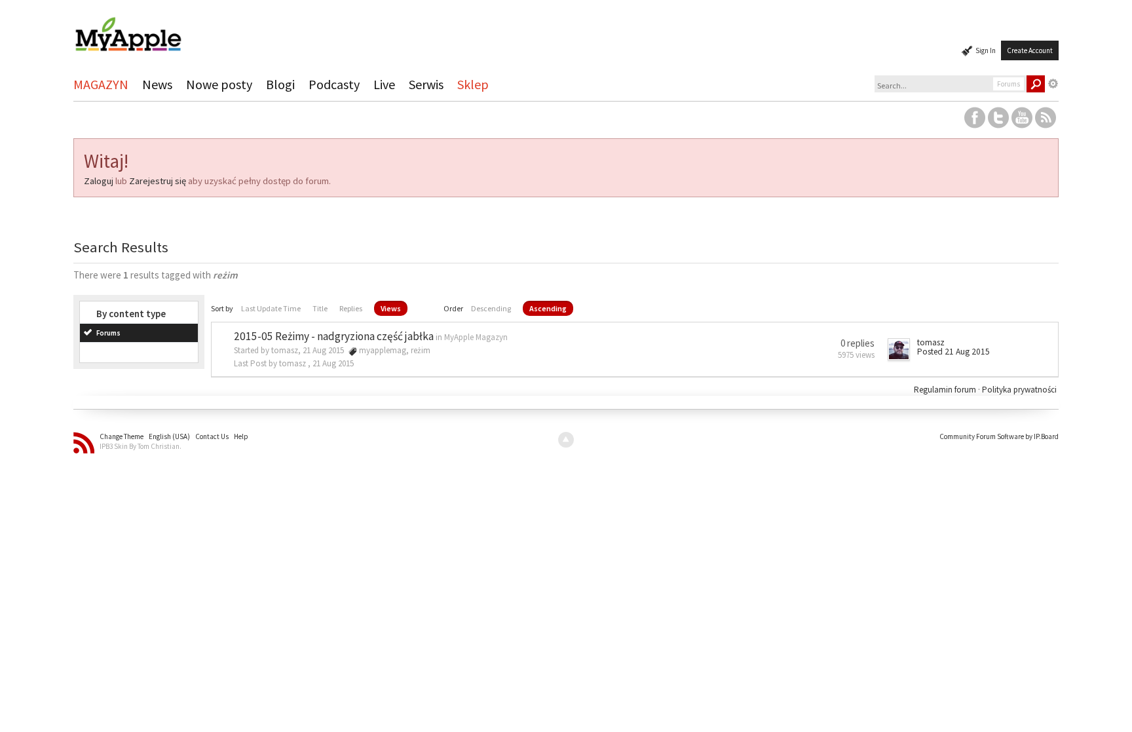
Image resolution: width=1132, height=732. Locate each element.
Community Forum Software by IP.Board (999, 436)
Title (320, 308)
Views (391, 308)
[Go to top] (566, 440)
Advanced (1053, 84)
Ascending (548, 308)
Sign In (985, 50)
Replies (350, 308)
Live (384, 84)
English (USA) (169, 436)
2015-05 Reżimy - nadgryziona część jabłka (334, 336)
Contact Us (212, 436)
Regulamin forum (946, 389)
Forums (108, 332)
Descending (491, 308)
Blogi (280, 84)
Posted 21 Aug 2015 (953, 351)
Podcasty (334, 84)
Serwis (426, 84)
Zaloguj (98, 181)
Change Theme (121, 436)
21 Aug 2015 (333, 363)
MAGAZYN (100, 84)
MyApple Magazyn (476, 337)
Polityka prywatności (1019, 389)
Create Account (1030, 50)
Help (241, 436)
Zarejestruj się (157, 181)
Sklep (473, 84)
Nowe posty (219, 84)
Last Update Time (271, 308)
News (157, 84)
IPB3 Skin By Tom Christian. (140, 446)
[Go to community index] (127, 28)
